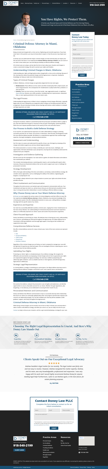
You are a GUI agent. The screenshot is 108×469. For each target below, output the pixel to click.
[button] (14, 374)
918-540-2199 (82, 138)
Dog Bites (74, 115)
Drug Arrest (19, 239)
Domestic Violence (21, 241)
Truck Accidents (76, 100)
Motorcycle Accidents (78, 102)
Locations (65, 3)
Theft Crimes (19, 237)
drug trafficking (20, 93)
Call (40, 117)
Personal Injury (45, 3)
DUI (17, 233)
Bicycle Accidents (77, 118)
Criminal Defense (56, 3)
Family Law (36, 3)
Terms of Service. (81, 71)
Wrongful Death (76, 108)
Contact (80, 3)
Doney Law (18, 196)
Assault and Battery (21, 235)
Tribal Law (75, 105)
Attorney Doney (28, 3)
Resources (72, 3)
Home (22, 3)
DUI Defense (75, 97)
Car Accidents (76, 92)
